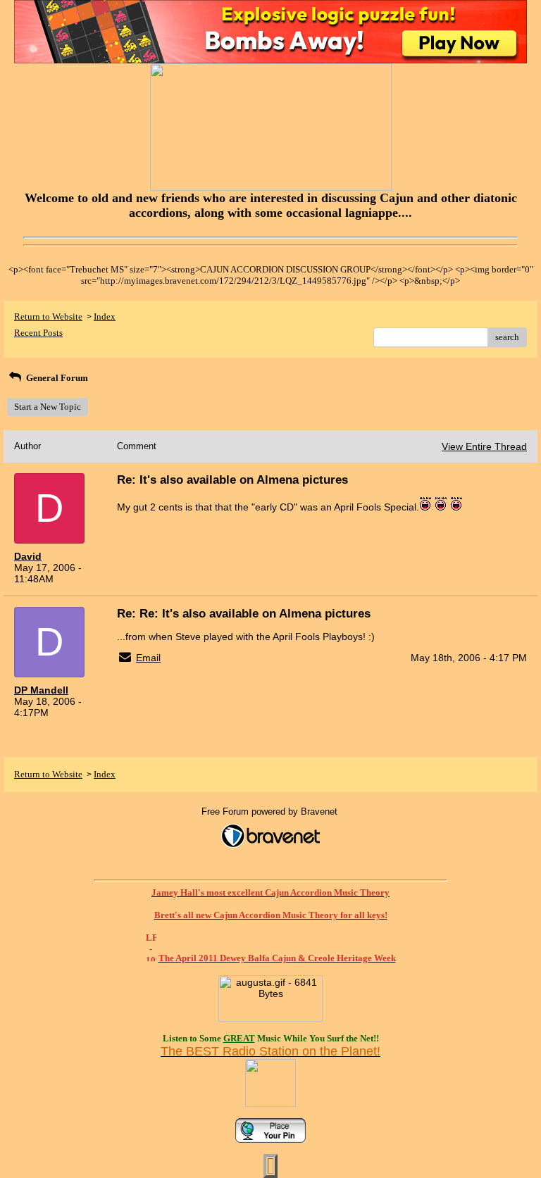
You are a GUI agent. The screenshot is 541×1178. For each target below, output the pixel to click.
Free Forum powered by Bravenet (270, 811)
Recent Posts (38, 332)
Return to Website (48, 316)
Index (105, 316)
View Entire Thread (484, 446)
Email (148, 657)
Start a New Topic (47, 406)
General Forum (56, 377)
